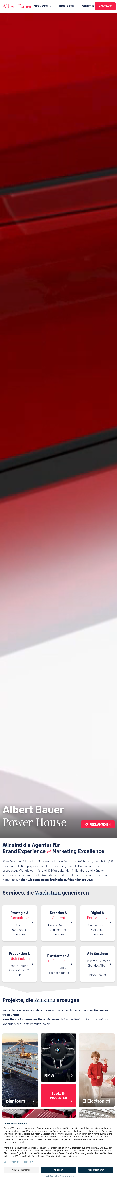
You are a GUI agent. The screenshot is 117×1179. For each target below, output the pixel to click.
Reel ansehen (100, 824)
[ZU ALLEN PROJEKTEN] (58, 1095)
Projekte (66, 6)
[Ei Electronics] (97, 1070)
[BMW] (58, 1057)
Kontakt (105, 6)
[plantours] (20, 1070)
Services (41, 6)
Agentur (88, 6)
